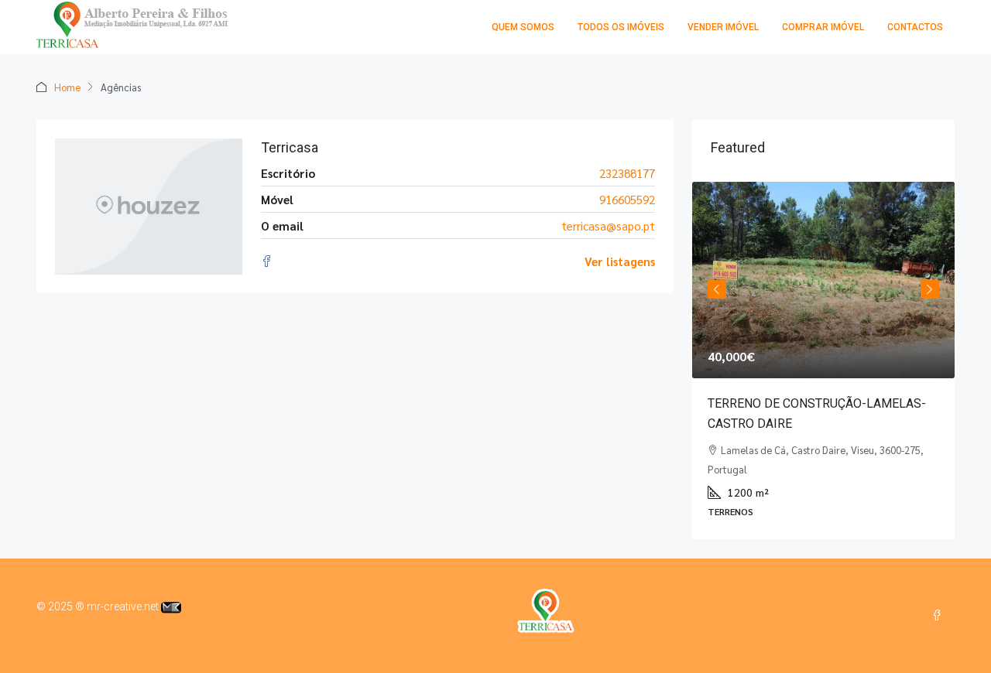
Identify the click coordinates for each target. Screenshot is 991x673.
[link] (823, 280)
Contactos (915, 27)
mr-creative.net (124, 606)
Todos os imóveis (621, 27)
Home (67, 87)
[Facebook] (939, 616)
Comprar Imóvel (823, 27)
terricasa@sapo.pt (608, 225)
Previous (717, 289)
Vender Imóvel (723, 27)
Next (930, 289)
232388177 (627, 173)
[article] (823, 360)
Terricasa (289, 147)
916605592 (627, 199)
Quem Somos (523, 27)
